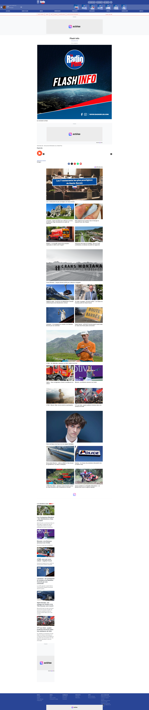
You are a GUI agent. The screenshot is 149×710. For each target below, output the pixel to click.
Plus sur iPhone (91, 696)
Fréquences (39, 700)
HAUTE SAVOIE (41, 14)
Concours (65, 699)
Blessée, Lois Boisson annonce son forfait (44, 542)
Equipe (38, 697)
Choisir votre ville (109, 14)
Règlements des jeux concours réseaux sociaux (105, 698)
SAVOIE (47, 14)
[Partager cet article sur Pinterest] (74, 164)
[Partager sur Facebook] (68, 164)
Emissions (65, 697)
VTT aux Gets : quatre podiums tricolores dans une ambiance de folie (45, 629)
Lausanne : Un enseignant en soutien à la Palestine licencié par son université (45, 581)
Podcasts (77, 696)
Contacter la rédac (54, 699)
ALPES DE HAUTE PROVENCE (72, 14)
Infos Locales (53, 697)
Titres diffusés (40, 699)
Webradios (77, 697)
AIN (51, 14)
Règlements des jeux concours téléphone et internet (106, 705)
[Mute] (21, 7)
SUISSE (55, 14)
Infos (51, 696)
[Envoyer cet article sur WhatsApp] (77, 164)
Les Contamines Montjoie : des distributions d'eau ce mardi (45, 519)
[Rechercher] (111, 2)
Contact (39, 696)
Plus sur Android (91, 697)
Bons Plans (65, 696)
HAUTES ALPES (62, 14)
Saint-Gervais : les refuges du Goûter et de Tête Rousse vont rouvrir (45, 604)
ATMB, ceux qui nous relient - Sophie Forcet (44, 560)
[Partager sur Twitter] (71, 164)
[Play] (1, 7)
